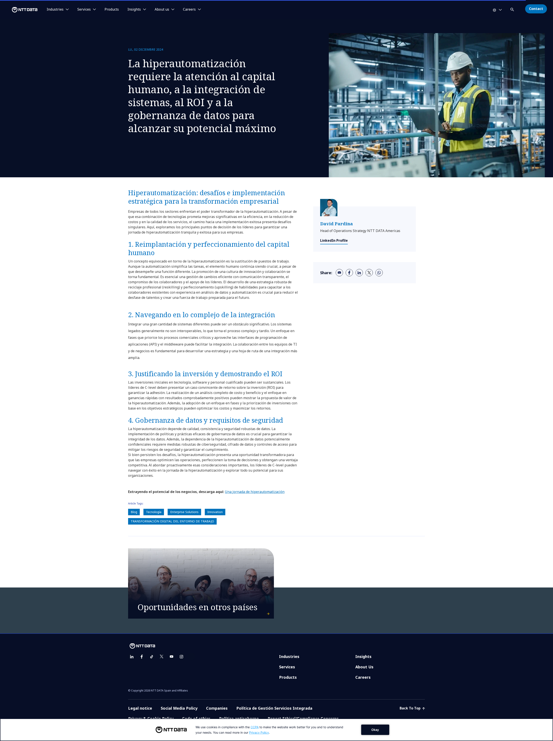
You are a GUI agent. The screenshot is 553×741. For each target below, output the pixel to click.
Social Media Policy (179, 708)
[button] (512, 9)
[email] (339, 272)
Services (287, 666)
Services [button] (84, 9)
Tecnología (153, 512)
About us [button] (162, 9)
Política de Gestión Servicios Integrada (274, 708)
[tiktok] (151, 656)
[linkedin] (359, 272)
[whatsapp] (379, 272)
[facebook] (349, 272)
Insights (363, 656)
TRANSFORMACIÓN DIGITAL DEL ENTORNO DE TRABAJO (172, 521)
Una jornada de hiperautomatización (254, 491)
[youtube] (171, 656)
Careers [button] (189, 9)
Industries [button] (55, 9)
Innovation (215, 512)
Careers (363, 677)
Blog (134, 512)
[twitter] (369, 272)
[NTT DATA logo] (19, 9)
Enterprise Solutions (184, 512)
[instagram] (181, 656)
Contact (536, 8)
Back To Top (410, 708)
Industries (289, 656)
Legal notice (140, 708)
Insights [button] (134, 9)
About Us (364, 666)
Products (112, 9)
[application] (276, 730)
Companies (217, 708)
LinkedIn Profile (334, 240)
